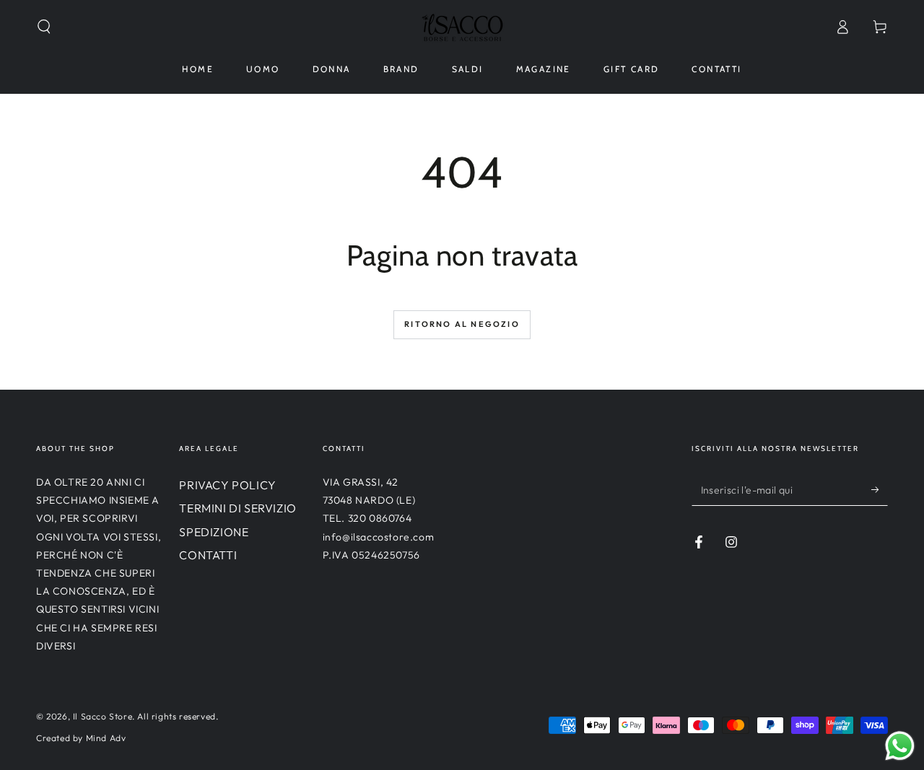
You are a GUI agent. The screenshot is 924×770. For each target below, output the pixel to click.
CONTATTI (208, 555)
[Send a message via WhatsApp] (900, 746)
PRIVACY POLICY (227, 485)
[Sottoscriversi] (879, 489)
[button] (44, 27)
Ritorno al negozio (462, 324)
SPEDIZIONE (213, 532)
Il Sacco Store (102, 716)
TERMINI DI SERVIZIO (237, 508)
